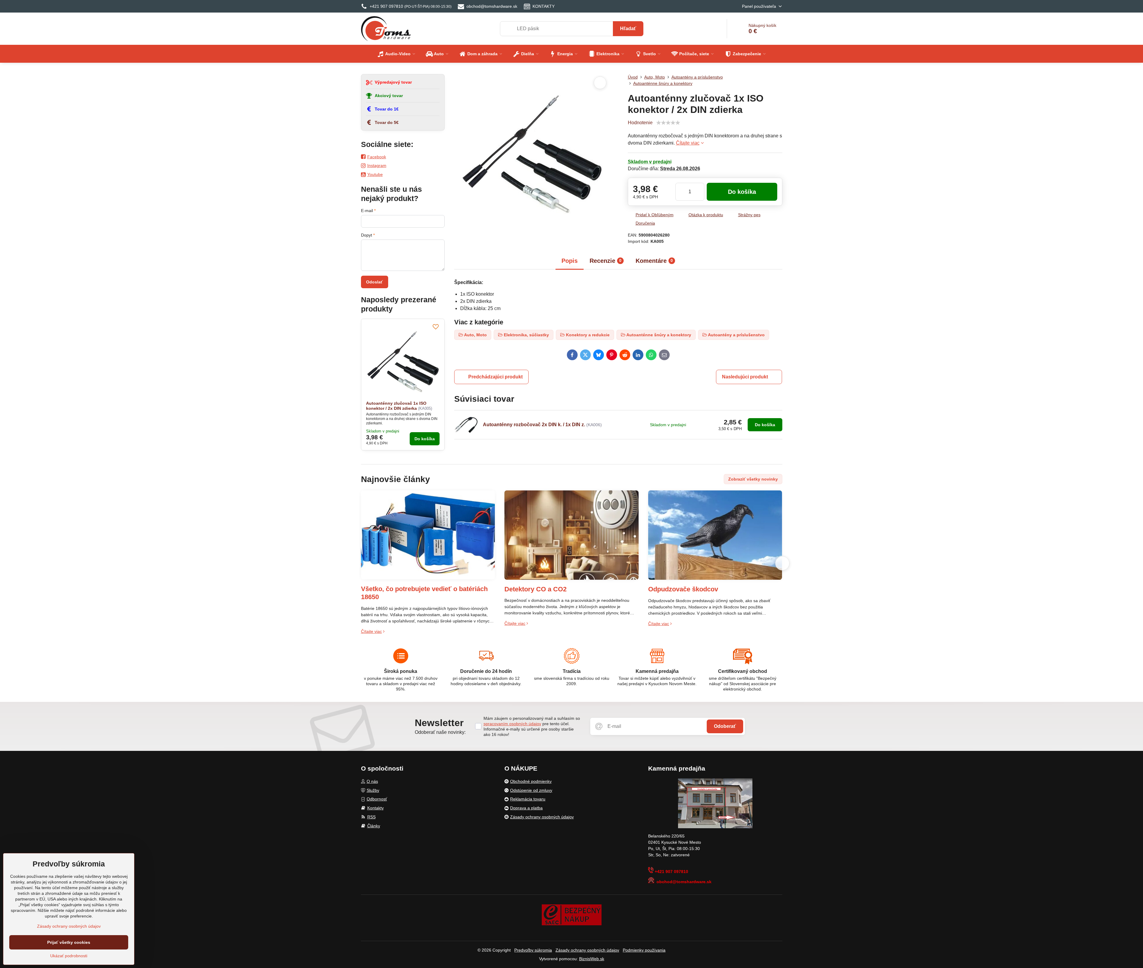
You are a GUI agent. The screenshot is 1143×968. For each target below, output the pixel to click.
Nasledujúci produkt (745, 376)
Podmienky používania (644, 950)
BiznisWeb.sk (591, 958)
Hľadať (628, 28)
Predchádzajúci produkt (495, 376)
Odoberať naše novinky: (440, 732)
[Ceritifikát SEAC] (572, 914)
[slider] (668, 122)
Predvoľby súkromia (533, 950)
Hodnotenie (640, 122)
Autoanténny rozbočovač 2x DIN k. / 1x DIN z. (534, 424)
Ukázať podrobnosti (68, 955)
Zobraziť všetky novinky (753, 479)
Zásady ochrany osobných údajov (587, 950)
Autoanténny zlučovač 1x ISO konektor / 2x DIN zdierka (396, 406)
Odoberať (725, 726)
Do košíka (742, 191)
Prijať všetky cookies (68, 942)
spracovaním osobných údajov (512, 723)
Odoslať (374, 282)
